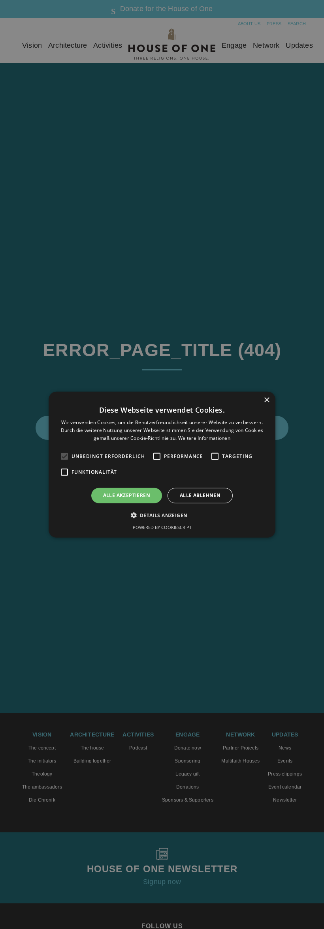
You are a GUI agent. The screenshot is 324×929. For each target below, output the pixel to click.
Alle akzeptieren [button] (126, 495)
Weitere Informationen (204, 438)
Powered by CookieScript (162, 527)
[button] (162, 515)
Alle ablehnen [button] (200, 495)
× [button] (266, 400)
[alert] (162, 464)
